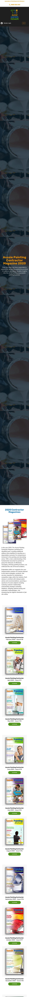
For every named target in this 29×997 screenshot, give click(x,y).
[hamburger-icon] (24, 23)
